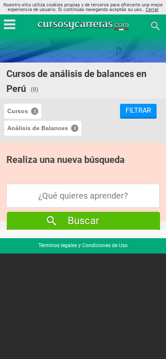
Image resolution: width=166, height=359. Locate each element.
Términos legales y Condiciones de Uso (83, 245)
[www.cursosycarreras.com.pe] (84, 25)
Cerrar (152, 9)
